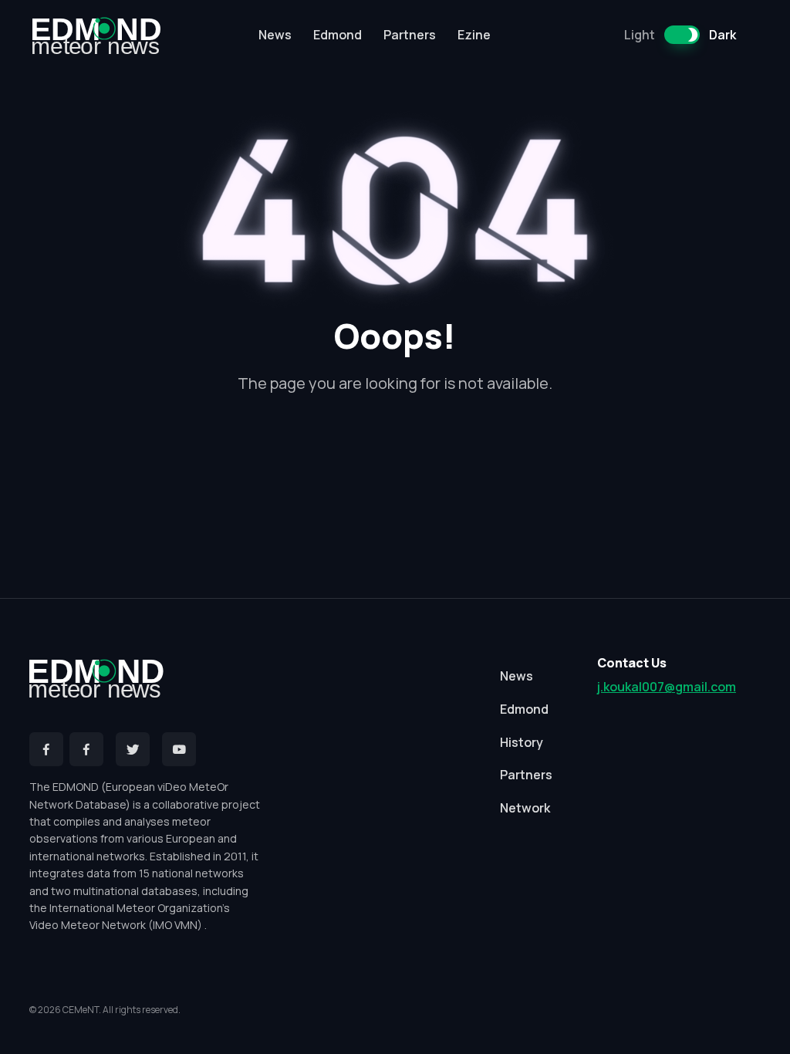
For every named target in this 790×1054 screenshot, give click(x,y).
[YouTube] (179, 749)
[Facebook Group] (86, 749)
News (275, 34)
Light (639, 34)
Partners (409, 34)
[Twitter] (133, 749)
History (521, 742)
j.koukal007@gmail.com (666, 686)
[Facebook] (46, 749)
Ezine (474, 34)
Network (525, 807)
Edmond (337, 34)
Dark (722, 34)
